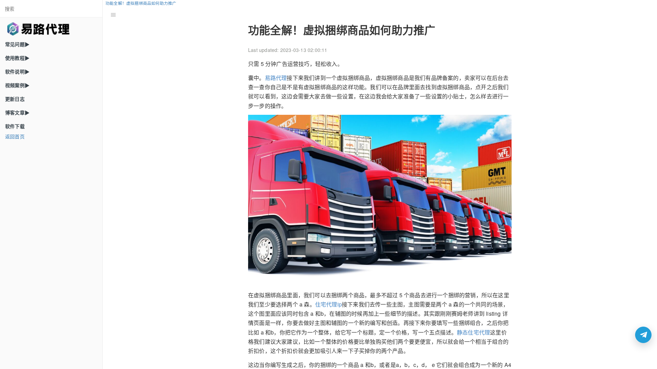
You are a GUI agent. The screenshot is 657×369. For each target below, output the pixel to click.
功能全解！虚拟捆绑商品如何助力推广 (140, 3)
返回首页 (15, 136)
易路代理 (276, 78)
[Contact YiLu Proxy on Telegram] (643, 335)
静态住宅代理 (473, 332)
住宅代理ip (328, 304)
